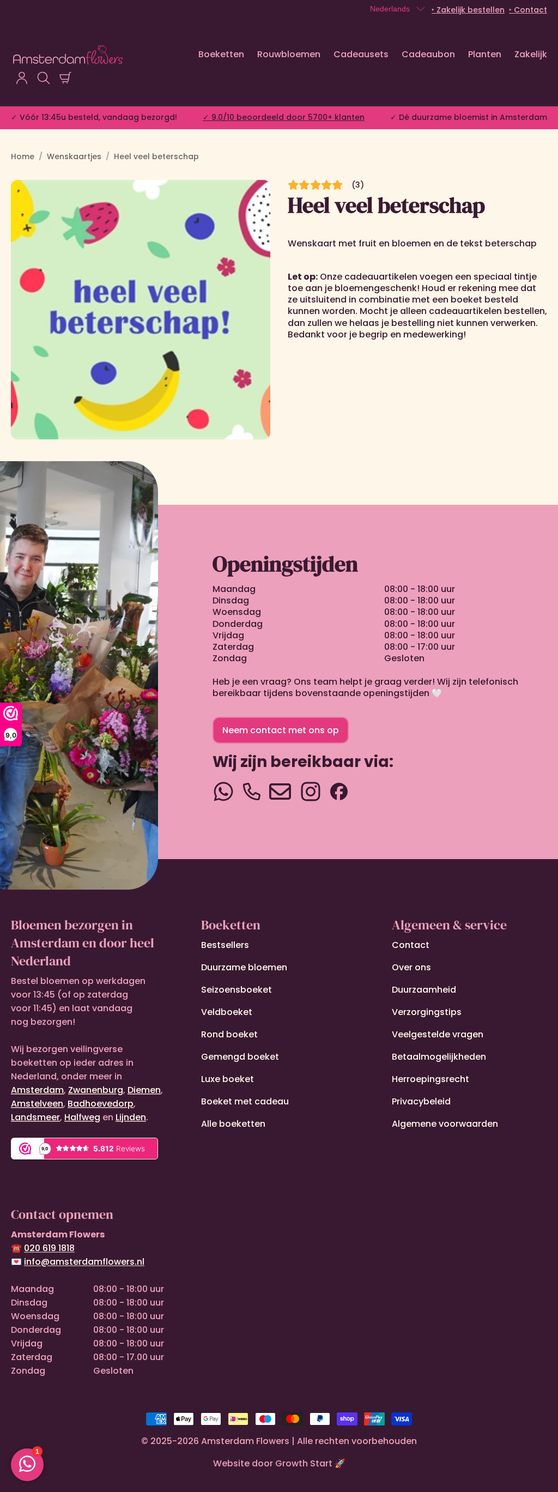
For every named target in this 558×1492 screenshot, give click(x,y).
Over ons (411, 967)
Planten (484, 54)
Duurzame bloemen (244, 967)
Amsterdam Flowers (245, 1441)
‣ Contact (528, 9)
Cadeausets (361, 54)
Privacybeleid (421, 1101)
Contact (410, 945)
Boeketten (221, 54)
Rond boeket (229, 1034)
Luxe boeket (227, 1079)
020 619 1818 (49, 1248)
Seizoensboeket (236, 989)
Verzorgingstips (427, 1012)
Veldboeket (226, 1012)
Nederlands (390, 8)
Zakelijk (530, 54)
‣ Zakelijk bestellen (468, 9)
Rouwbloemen (288, 54)
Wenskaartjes (74, 156)
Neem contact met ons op (280, 730)
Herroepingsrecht (430, 1079)
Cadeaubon (428, 54)
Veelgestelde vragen (437, 1034)
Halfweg (82, 1117)
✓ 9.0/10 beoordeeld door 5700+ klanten (284, 117)
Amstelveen (37, 1103)
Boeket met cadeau (245, 1101)
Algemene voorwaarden (445, 1124)
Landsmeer (35, 1117)
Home (22, 156)
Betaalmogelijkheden (439, 1056)
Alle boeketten (233, 1124)
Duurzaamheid (424, 989)
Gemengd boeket (240, 1056)
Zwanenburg (95, 1090)
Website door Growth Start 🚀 (279, 1463)
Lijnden (131, 1117)
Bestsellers (225, 945)
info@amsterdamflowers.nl (84, 1261)
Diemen (144, 1090)
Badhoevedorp (101, 1103)
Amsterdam (37, 1090)
